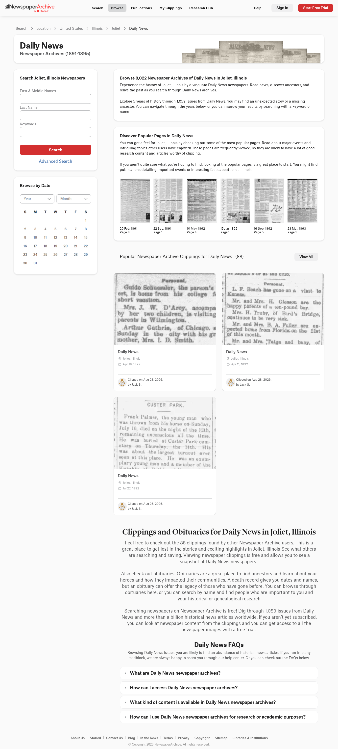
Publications (141, 8)
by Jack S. (135, 384)
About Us (78, 738)
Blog (131, 738)
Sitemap (221, 738)
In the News (149, 738)
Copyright (202, 738)
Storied (95, 738)
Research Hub (201, 8)
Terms (168, 738)
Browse (117, 8)
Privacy (183, 738)
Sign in (282, 8)
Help (258, 8)
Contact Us (114, 738)
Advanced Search (55, 161)
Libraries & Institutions (250, 738)
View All (306, 257)
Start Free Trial (315, 8)
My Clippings (171, 8)
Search (97, 8)
